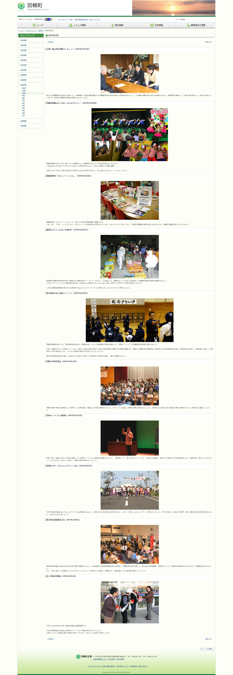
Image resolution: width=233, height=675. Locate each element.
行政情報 (159, 25)
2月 (23, 113)
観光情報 (119, 25)
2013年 (23, 55)
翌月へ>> (208, 42)
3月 (23, 110)
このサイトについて (94, 666)
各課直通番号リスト (100, 659)
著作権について (122, 666)
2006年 (23, 121)
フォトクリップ (30, 31)
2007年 (40, 31)
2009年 (23, 75)
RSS (71, 19)
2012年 (23, 60)
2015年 (23, 45)
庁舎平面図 (120, 659)
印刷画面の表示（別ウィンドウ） (89, 19)
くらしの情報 (79, 25)
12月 (24, 88)
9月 (23, 96)
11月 (24, 91)
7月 (23, 100)
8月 (23, 98)
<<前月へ (50, 42)
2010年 (23, 70)
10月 (24, 93)
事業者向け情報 (198, 25)
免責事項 (133, 666)
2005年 (23, 126)
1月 (23, 115)
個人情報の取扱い (109, 666)
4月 (23, 108)
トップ (40, 25)
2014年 (23, 50)
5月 (23, 105)
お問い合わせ (142, 666)
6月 (23, 103)
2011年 (23, 65)
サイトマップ (63, 19)
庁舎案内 (112, 659)
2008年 (23, 80)
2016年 (23, 40)
